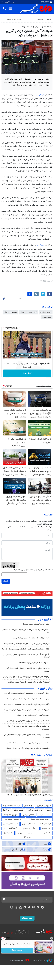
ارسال (5, 581)
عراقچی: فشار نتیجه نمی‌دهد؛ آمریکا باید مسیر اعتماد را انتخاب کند (26, 631)
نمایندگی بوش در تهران (29, 828)
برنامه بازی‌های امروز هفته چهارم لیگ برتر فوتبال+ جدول (28, 748)
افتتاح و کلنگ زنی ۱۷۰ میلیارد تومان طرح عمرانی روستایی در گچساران (26, 656)
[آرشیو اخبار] (16, 907)
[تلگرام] (42, 907)
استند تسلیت (45, 814)
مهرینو (20, 832)
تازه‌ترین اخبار (45, 619)
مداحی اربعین (28, 814)
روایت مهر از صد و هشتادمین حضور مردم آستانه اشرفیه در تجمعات (27, 736)
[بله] (38, 907)
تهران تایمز (8, 832)
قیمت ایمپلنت (45, 823)
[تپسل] (4, 328)
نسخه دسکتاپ (27, 918)
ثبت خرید (27, 373)
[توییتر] (29, 907)
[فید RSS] (20, 907)
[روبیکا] (25, 907)
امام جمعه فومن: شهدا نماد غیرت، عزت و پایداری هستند (28, 698)
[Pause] (6, 356)
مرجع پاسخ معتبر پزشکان (39, 819)
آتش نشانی (32, 312)
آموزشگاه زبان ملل (10, 828)
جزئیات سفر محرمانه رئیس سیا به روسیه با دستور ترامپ (28, 742)
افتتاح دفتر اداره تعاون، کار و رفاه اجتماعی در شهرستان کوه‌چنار (26, 649)
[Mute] (10, 356)
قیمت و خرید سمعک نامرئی (39, 832)
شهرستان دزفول (10, 312)
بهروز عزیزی (46, 317)
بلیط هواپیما (46, 828)
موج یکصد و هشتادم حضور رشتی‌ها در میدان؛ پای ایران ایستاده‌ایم (28, 728)
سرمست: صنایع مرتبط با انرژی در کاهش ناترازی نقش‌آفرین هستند (27, 670)
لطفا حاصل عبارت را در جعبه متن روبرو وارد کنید (33, 569)
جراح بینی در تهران (44, 805)
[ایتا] (12, 907)
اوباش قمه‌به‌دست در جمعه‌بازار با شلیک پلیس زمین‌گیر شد (27, 693)
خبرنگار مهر (40, 94)
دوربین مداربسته (10, 814)
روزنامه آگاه (27, 837)
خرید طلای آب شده (35, 810)
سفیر (49, 810)
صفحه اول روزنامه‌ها (41, 755)
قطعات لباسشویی (29, 823)
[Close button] (51, 938)
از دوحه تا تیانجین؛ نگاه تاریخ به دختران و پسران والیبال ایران (26, 676)
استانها (49, 19)
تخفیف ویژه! (17, 950)
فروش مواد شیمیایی (13, 819)
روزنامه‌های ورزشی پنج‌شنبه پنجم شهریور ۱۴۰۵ (30, 795)
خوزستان (40, 19)
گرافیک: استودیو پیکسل (18, 960)
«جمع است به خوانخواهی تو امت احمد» (34, 662)
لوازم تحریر (28, 805)
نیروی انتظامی (45, 312)
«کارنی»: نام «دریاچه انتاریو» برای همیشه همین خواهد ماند (27, 704)
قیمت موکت (18, 810)
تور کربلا (6, 810)
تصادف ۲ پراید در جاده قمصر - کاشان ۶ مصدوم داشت (29, 682)
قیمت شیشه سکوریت (11, 805)
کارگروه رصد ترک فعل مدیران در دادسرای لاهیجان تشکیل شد (26, 709)
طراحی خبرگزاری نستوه (39, 960)
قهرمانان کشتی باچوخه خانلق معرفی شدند (33, 715)
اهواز (22, 312)
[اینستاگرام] (33, 907)
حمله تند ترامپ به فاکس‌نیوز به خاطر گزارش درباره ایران (28, 720)
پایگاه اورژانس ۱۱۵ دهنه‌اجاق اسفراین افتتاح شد (31, 638)
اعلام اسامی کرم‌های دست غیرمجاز (36, 624)
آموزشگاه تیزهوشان (10, 823)
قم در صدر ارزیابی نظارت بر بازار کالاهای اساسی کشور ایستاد (27, 643)
